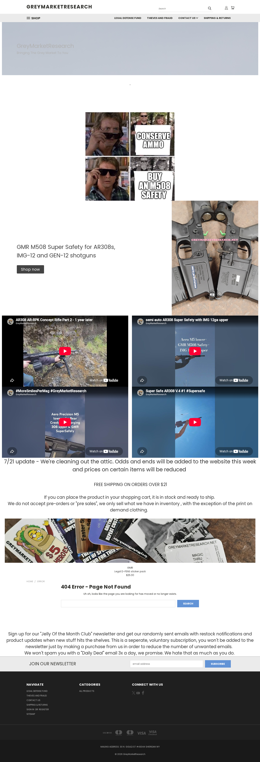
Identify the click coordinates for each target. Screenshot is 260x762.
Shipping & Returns (217, 18)
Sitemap (31, 714)
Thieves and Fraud (160, 18)
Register (44, 709)
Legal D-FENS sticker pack (130, 571)
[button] (30, 269)
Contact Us (187, 18)
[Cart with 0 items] (232, 8)
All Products (86, 691)
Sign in (31, 709)
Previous (250, 751)
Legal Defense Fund (127, 18)
